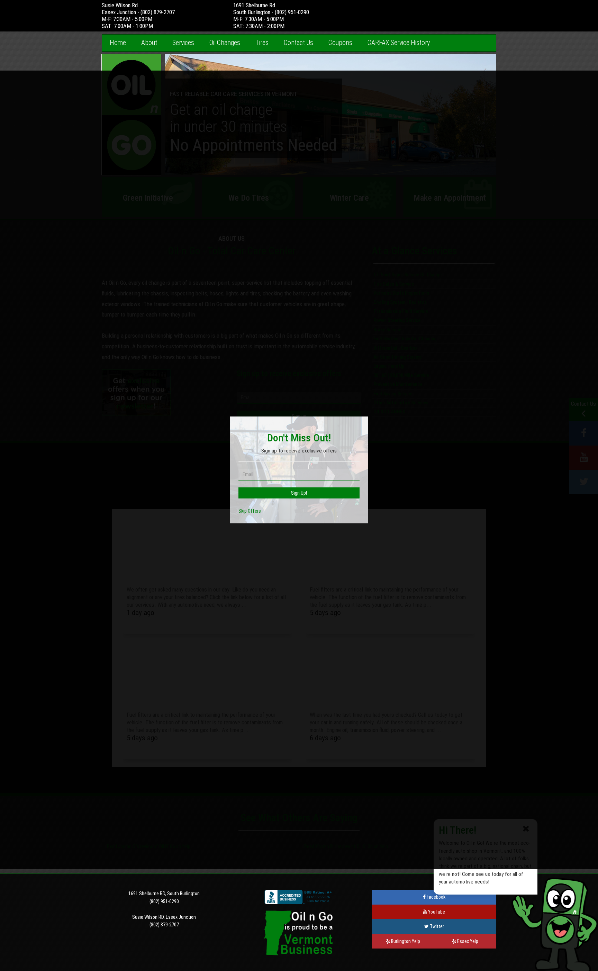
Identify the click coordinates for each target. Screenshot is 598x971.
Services (183, 43)
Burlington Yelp (405, 941)
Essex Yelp (467, 941)
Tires (262, 43)
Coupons (340, 43)
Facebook (435, 897)
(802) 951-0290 (292, 12)
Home (118, 43)
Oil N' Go (167, 846)
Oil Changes (224, 43)
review (146, 846)
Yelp (186, 846)
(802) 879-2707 (158, 12)
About (149, 43)
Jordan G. (127, 846)
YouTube (436, 912)
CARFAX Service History (399, 43)
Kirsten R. (324, 846)
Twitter (436, 926)
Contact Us (298, 43)
